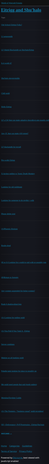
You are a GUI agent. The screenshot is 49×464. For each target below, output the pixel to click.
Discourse (17, 457)
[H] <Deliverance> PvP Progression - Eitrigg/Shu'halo (22, 425)
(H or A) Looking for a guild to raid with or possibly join (23, 262)
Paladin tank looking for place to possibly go (19, 371)
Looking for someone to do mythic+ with (17, 200)
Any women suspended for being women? (18, 291)
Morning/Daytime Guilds (11, 398)
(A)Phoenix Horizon (9, 229)
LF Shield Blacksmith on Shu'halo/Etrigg (17, 50)
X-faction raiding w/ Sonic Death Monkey (18, 174)
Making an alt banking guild (12, 358)
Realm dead (6, 245)
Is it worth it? (6, 63)
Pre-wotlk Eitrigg (8, 160)
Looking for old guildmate (11, 187)
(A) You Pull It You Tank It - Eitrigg (15, 331)
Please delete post (8, 214)
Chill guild (5, 93)
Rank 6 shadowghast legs (11, 304)
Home (4, 446)
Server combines (7, 344)
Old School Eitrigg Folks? (11, 25)
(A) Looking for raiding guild (13, 318)
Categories (14, 446)
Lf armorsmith (7, 36)
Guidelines (27, 446)
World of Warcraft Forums (11, 3)
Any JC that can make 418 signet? (14, 133)
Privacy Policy (25, 451)
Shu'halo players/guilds (10, 78)
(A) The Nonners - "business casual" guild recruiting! (22, 411)
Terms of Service (9, 451)
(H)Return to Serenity (9, 277)
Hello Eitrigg (6, 107)
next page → (6, 433)
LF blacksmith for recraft (11, 147)
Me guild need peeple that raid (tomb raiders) (19, 384)
